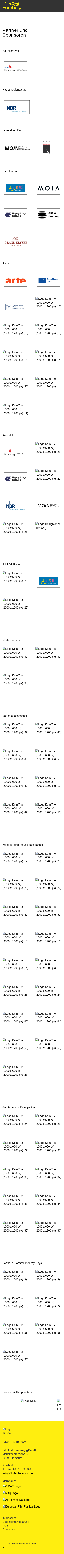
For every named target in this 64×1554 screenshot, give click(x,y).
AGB (5, 1525)
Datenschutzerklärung (16, 1521)
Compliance (10, 1529)
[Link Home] (12, 6)
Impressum (9, 1517)
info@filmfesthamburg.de (18, 1473)
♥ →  (6, 1548)
